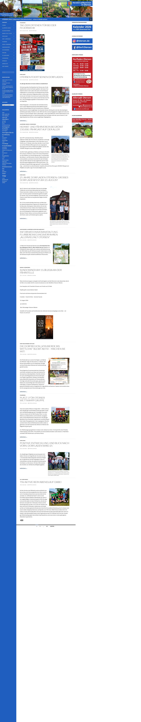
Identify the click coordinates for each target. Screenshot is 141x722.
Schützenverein (5, 49)
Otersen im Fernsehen (7, 163)
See (3, 168)
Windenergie (5, 179)
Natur (3, 158)
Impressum (4, 60)
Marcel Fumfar (32, 275)
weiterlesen (23, 120)
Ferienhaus (4, 138)
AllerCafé (4, 117)
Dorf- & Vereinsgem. (6, 38)
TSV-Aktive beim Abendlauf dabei (40, 481)
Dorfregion (4, 130)
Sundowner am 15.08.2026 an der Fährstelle (41, 271)
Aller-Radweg (23, 229)
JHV (3, 154)
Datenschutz (5, 63)
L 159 (3, 157)
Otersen (4, 25)
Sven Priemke (33, 30)
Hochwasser (4, 152)
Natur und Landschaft (38, 229)
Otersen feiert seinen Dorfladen (41, 76)
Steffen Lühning (34, 79)
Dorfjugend (4, 36)
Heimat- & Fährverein (31, 124)
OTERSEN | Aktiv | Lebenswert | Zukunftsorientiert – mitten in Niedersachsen (24, 19)
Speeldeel (4, 52)
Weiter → (52, 526)
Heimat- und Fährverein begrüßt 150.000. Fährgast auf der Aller (41, 128)
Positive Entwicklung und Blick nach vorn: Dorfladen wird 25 (44, 444)
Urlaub (3, 178)
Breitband (4, 120)
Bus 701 (4, 122)
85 (47, 526)
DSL (3, 136)
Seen (3, 170)
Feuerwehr (22, 22)
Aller (3, 112)
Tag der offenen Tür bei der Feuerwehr (38, 26)
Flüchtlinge (5, 143)
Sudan (4, 173)
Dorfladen (22, 74)
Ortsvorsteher (5, 160)
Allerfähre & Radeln (6, 27)
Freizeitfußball (6, 146)
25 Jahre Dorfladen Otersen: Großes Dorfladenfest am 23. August (44, 179)
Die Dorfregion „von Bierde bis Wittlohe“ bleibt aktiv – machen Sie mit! (42, 349)
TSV (22, 520)
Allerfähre (22, 124)
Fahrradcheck (4, 137)
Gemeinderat (4, 147)
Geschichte (4, 148)
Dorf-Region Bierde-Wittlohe (27, 343)
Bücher (3, 123)
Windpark (4, 181)
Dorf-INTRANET (5, 66)
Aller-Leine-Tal (5, 114)
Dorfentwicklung (6, 125)
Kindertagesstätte (6, 47)
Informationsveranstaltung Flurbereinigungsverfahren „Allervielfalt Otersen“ (39, 234)
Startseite (4, 22)
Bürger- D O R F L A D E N (7, 33)
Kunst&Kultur (5, 155)
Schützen (4, 164)
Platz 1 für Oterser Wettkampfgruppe (32, 399)
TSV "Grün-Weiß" (24, 479)
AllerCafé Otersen (6, 30)
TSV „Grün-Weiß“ (5, 55)
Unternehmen (5, 58)
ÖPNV (3, 182)
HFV (3, 151)
